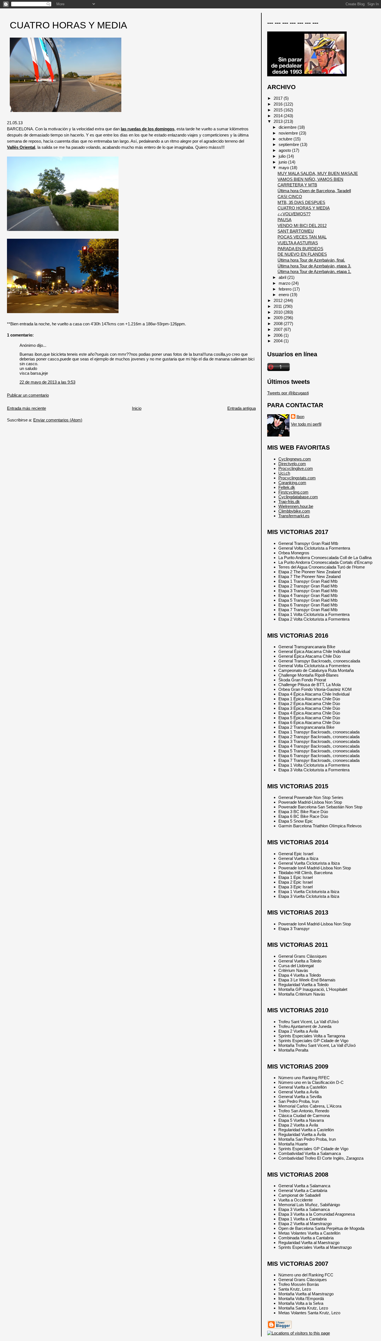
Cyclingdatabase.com (298, 496)
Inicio (136, 408)
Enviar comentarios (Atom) (57, 420)
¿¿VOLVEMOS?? (294, 213)
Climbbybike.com (294, 511)
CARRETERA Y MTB (297, 184)
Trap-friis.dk (289, 501)
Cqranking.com (292, 482)
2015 (279, 110)
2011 (278, 306)
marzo (285, 283)
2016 (279, 104)
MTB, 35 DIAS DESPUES (301, 202)
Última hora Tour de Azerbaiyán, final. (311, 260)
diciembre (288, 127)
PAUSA (284, 219)
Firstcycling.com (293, 492)
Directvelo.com (292, 463)
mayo (284, 167)
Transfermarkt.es (294, 515)
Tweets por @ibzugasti (288, 393)
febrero (286, 289)
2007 (279, 329)
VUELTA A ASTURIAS (298, 242)
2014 (279, 115)
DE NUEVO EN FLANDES (302, 254)
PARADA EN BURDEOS (300, 248)
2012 (279, 300)
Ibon (300, 416)
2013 (279, 121)
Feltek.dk (286, 487)
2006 (279, 335)
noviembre (289, 133)
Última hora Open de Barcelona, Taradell (314, 190)
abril (283, 277)
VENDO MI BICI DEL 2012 (302, 225)
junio (283, 162)
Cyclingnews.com (294, 459)
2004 (279, 340)
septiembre (289, 144)
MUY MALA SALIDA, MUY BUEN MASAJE (318, 173)
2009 (279, 317)
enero (284, 294)
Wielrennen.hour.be (295, 506)
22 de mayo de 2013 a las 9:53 (47, 382)
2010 (279, 312)
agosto (285, 150)
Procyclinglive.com (295, 468)
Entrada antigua (241, 408)
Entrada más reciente (26, 408)
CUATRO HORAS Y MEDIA (68, 25)
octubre (286, 138)
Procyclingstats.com (297, 478)
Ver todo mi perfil (306, 424)
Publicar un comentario (28, 395)
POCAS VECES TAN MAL (302, 237)
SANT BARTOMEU (296, 231)
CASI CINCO (290, 196)
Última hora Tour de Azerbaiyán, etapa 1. (314, 271)
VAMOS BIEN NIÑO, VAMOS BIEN (310, 179)
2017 (279, 98)
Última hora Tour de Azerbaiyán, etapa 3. (314, 266)
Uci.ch (284, 473)
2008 (279, 323)
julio (283, 156)
